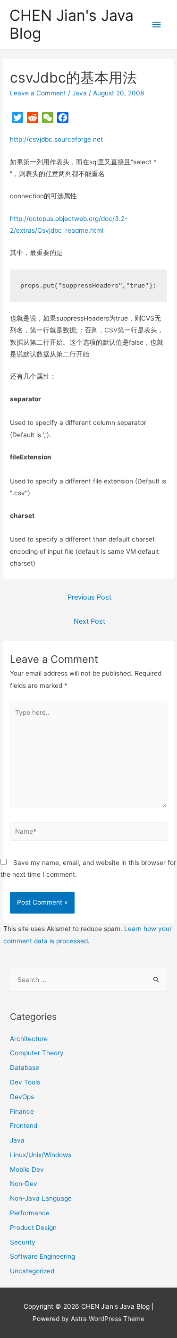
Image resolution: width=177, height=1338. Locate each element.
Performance (30, 1213)
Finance (22, 1111)
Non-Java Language (41, 1198)
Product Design (33, 1227)
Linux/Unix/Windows (40, 1155)
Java (79, 93)
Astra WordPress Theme (107, 1318)
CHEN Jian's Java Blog (71, 24)
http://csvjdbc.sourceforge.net (56, 139)
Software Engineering (42, 1256)
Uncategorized (32, 1271)
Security (22, 1242)
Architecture (29, 1038)
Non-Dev (23, 1183)
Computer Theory (37, 1053)
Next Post (89, 621)
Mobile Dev (27, 1169)
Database (24, 1067)
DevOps (22, 1097)
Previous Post (89, 597)
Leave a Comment (38, 93)
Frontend (23, 1125)
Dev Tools (25, 1082)
